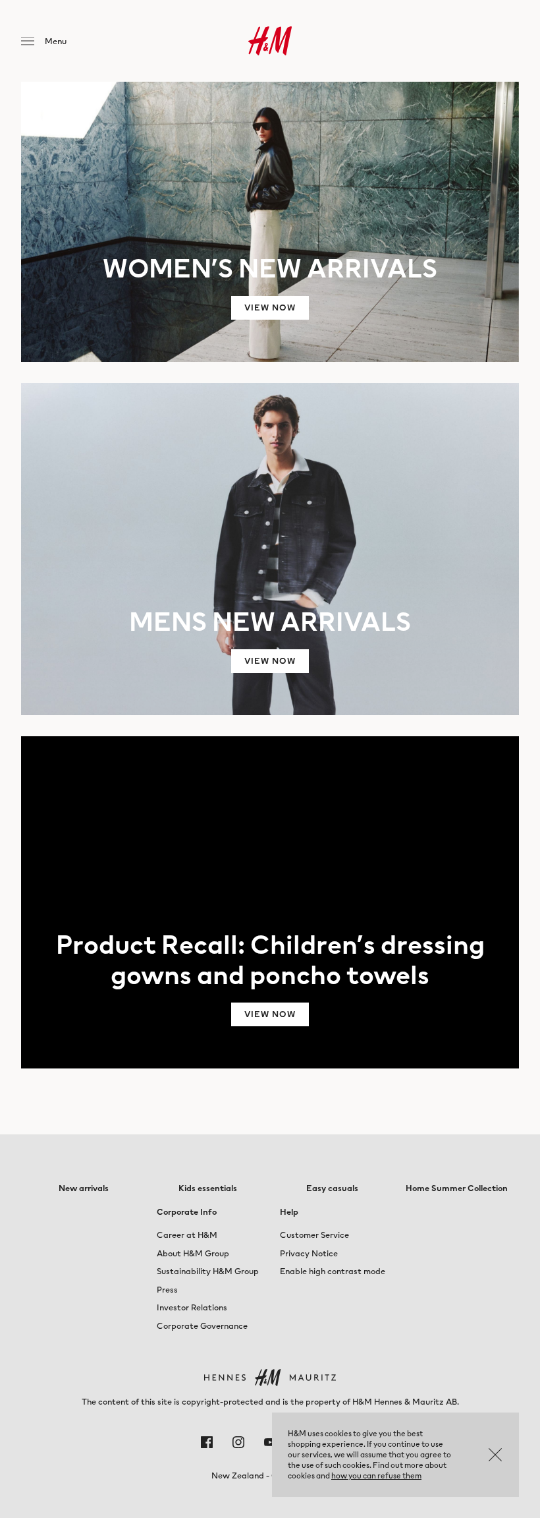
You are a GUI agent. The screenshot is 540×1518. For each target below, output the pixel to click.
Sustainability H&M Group (208, 1271)
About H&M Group (193, 1253)
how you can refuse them (376, 1475)
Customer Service (314, 1235)
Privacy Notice (309, 1253)
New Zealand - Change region (270, 1475)
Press (167, 1289)
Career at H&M (187, 1235)
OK (495, 1455)
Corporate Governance (202, 1326)
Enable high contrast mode (332, 1271)
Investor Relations (192, 1307)
